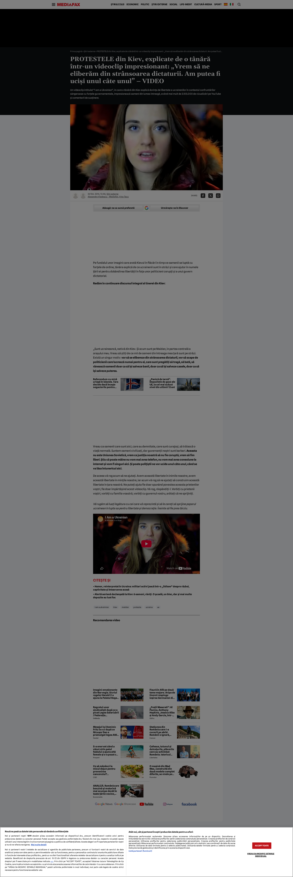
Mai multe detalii (39, 845)
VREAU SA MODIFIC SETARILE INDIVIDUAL (260, 855)
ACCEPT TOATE (262, 845)
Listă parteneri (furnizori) (140, 851)
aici (52, 861)
